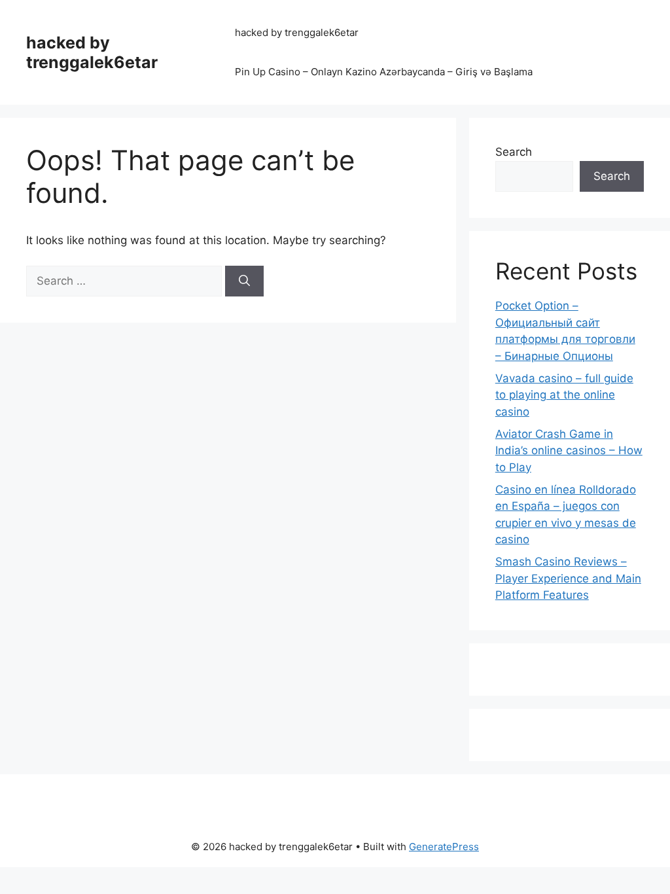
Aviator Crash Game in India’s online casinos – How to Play (569, 450)
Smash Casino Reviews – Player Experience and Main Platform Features (568, 578)
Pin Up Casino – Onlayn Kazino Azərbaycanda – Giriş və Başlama (384, 71)
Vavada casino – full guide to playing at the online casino (564, 395)
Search (513, 151)
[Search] (244, 281)
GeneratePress (444, 846)
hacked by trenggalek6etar (92, 52)
